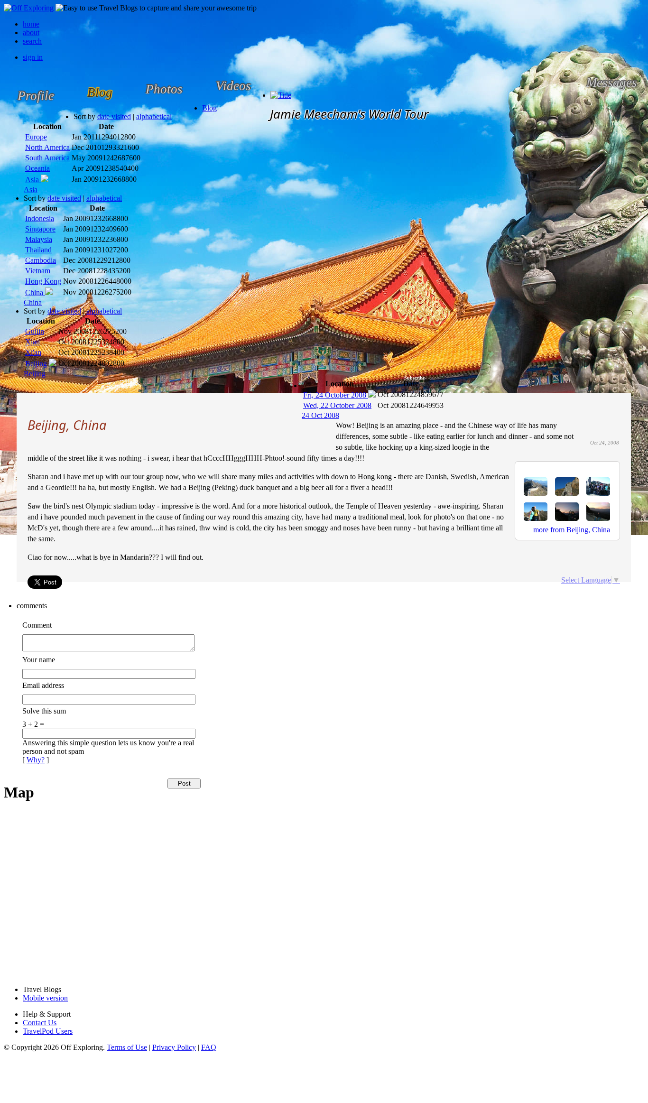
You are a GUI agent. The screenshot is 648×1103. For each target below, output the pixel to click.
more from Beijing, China (571, 530)
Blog (209, 108)
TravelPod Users (48, 1031)
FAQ (208, 1047)
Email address (43, 685)
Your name (38, 660)
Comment (37, 625)
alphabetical (154, 116)
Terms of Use (127, 1047)
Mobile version (45, 998)
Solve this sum (44, 711)
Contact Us (39, 1023)
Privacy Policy (174, 1047)
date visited (114, 116)
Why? (36, 760)
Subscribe (414, 377)
